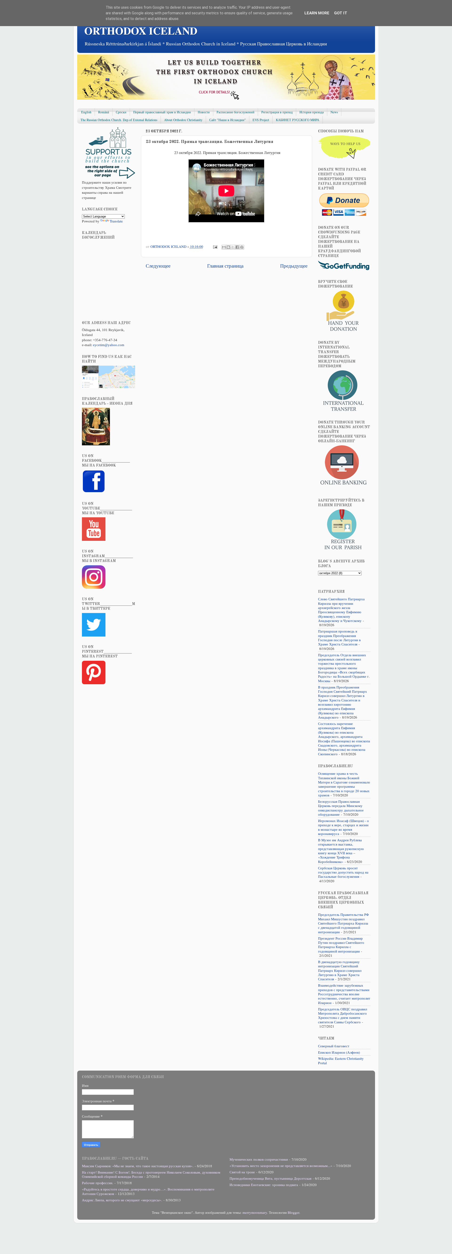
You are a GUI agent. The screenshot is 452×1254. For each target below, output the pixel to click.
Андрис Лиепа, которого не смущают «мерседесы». (122, 1200)
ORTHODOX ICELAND (140, 30)
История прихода (311, 112)
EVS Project (261, 120)
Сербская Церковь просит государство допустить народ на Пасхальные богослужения (343, 872)
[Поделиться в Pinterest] (241, 247)
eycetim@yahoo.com (108, 345)
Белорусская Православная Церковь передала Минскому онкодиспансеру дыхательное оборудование (341, 808)
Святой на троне (242, 1172)
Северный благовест (333, 1046)
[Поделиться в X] (232, 247)
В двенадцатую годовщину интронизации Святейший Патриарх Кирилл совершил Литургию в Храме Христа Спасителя (339, 970)
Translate (116, 221)
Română (103, 112)
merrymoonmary (254, 1212)
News (334, 112)
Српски (121, 112)
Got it (340, 13)
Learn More (316, 13)
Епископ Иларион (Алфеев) (339, 1052)
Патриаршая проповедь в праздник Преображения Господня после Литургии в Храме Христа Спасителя (339, 637)
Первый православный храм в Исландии (162, 112)
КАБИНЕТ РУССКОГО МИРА (297, 120)
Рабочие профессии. (97, 1182)
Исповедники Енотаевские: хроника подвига (264, 1184)
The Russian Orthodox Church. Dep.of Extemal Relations (119, 120)
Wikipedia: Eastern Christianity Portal (341, 1060)
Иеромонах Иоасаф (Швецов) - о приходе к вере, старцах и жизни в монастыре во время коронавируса (343, 827)
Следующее (158, 265)
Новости (204, 112)
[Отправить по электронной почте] (224, 247)
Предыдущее (293, 265)
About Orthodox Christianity (183, 120)
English (86, 112)
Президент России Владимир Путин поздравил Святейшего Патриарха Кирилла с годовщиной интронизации (341, 944)
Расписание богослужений (235, 112)
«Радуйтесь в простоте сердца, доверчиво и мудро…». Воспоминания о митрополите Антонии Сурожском (148, 1191)
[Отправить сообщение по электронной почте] (214, 246)
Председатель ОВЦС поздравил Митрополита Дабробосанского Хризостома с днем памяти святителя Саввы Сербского (342, 1015)
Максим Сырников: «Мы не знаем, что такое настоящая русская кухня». (138, 1165)
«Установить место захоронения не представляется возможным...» (281, 1165)
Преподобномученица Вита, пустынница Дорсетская (270, 1178)
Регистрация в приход (277, 112)
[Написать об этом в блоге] (228, 247)
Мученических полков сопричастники (259, 1159)
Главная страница (225, 265)
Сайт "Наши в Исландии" (227, 120)
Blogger (293, 1212)
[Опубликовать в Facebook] (237, 247)
